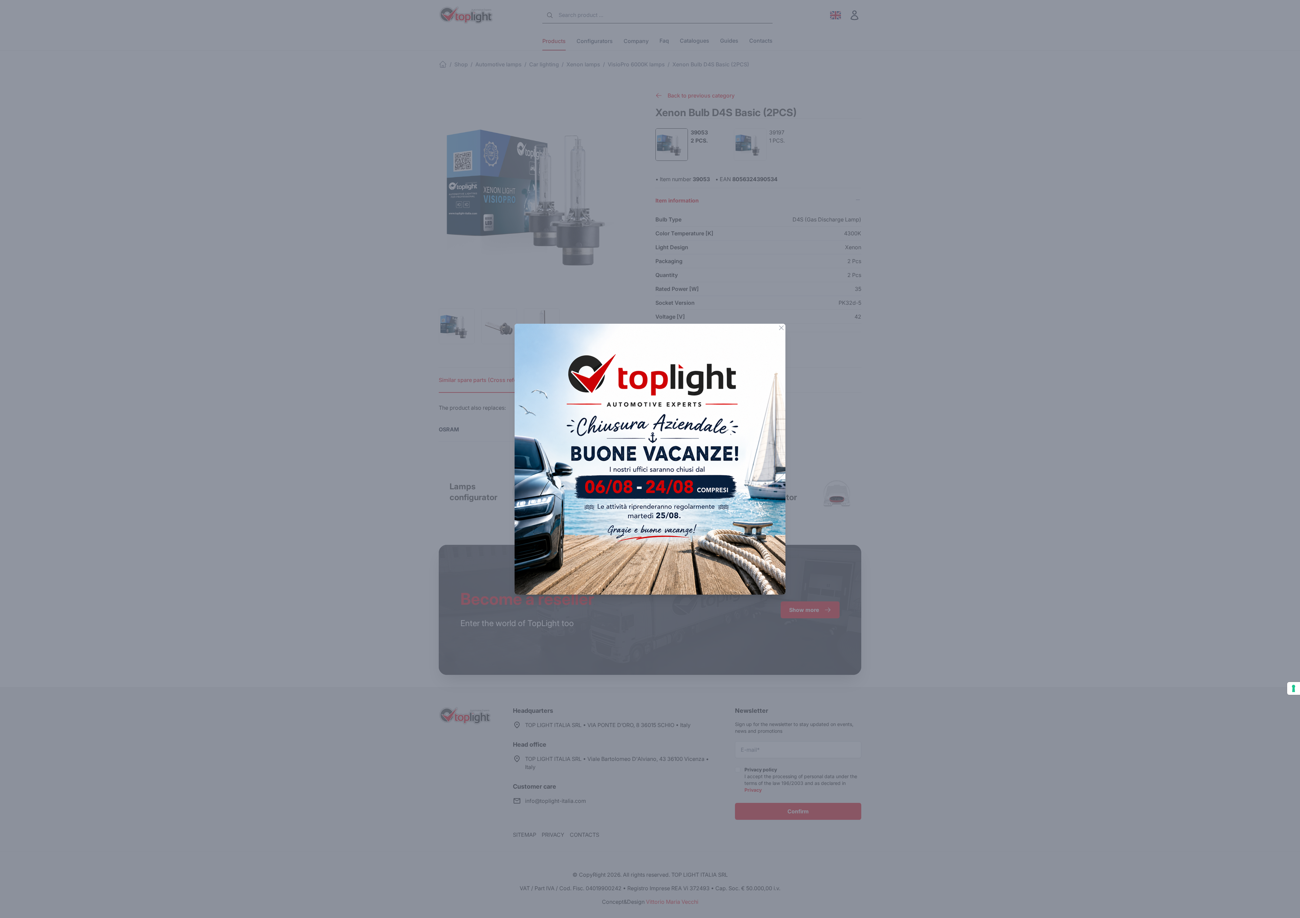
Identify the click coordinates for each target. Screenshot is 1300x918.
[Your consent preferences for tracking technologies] (1293, 688)
